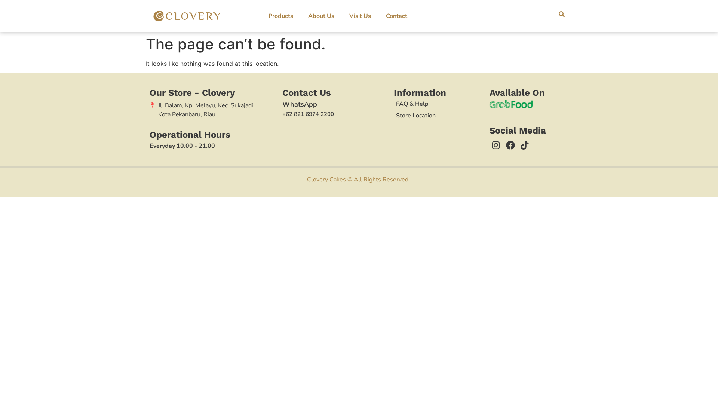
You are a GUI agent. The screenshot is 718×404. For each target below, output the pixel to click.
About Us (321, 16)
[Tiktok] (524, 145)
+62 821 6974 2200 (308, 114)
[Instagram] (496, 145)
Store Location (416, 115)
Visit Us (360, 16)
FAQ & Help (412, 104)
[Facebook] (510, 145)
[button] (561, 14)
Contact (396, 16)
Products (281, 16)
